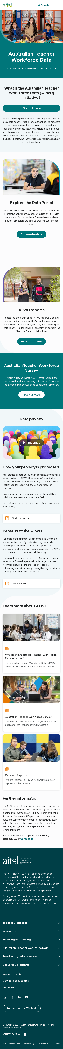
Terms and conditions (11, 1044)
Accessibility (29, 1044)
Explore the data (31, 234)
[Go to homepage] (17, 860)
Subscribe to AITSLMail (22, 1008)
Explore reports (31, 341)
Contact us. (27, 838)
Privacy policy (43, 1044)
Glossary (56, 1044)
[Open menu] (57, 5)
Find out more (31, 108)
